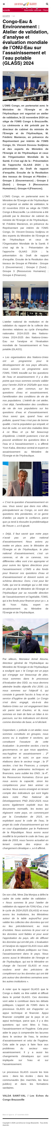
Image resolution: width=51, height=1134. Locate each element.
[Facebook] (22, 7)
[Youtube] (37, 7)
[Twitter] (27, 7)
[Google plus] (32, 7)
